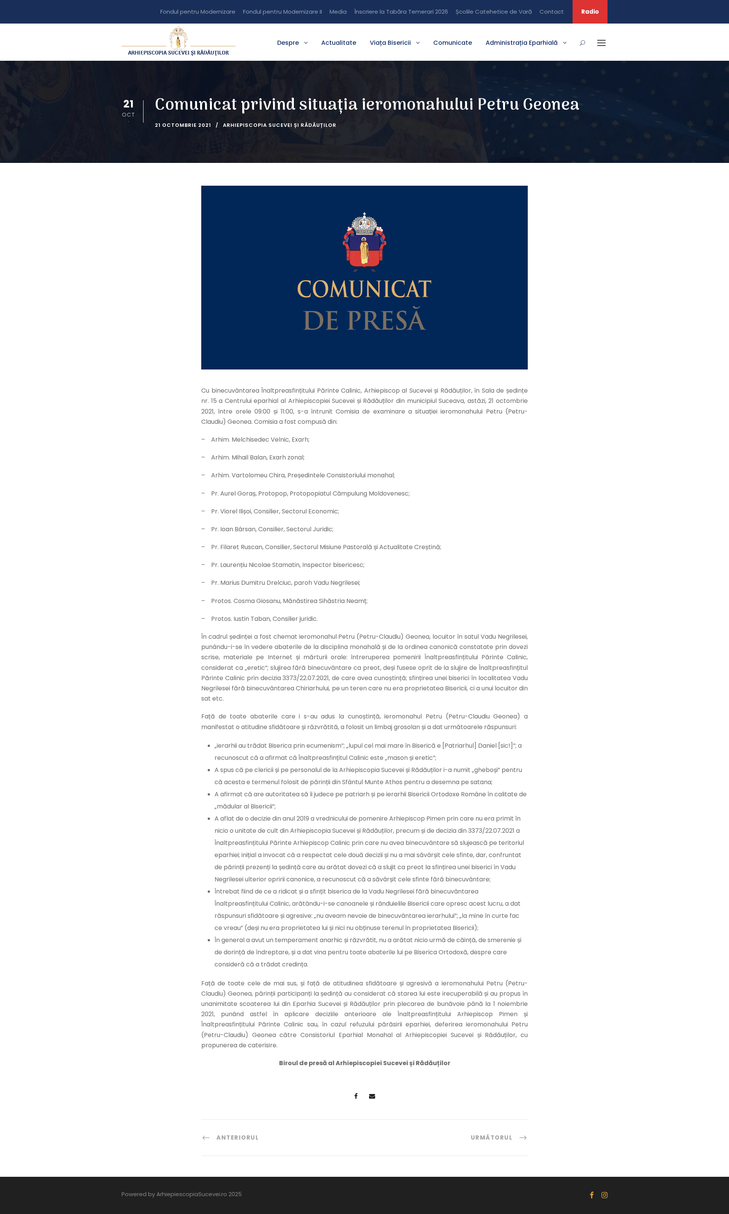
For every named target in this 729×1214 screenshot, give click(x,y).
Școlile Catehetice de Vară (494, 12)
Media (338, 12)
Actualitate (338, 42)
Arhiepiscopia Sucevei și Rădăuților (279, 125)
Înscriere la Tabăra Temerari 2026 (401, 12)
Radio (590, 12)
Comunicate (452, 42)
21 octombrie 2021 (183, 125)
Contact (552, 12)
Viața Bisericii (390, 42)
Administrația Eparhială (522, 42)
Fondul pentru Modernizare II (282, 12)
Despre (288, 42)
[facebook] (592, 1195)
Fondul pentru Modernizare (197, 12)
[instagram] (604, 1195)
